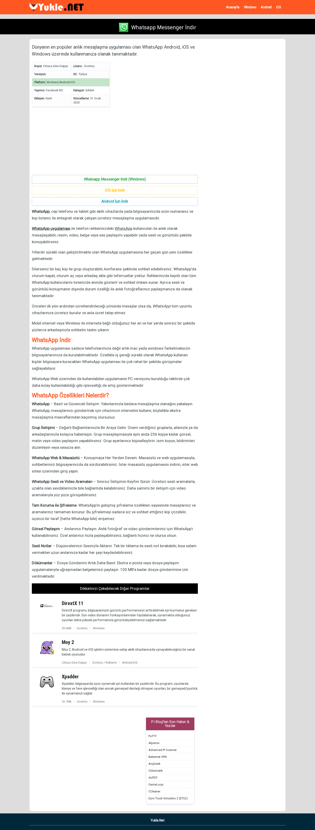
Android (266, 7)
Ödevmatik (156, 770)
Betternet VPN (158, 757)
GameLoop (156, 784)
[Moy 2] (47, 647)
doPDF (153, 777)
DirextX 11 (72, 603)
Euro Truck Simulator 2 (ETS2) (168, 798)
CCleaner (154, 791)
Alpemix (154, 743)
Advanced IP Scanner (163, 750)
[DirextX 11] (47, 605)
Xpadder (70, 676)
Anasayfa (232, 7)
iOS (278, 7)
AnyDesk (154, 763)
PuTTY (153, 736)
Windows (250, 7)
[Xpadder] (47, 681)
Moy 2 (68, 642)
